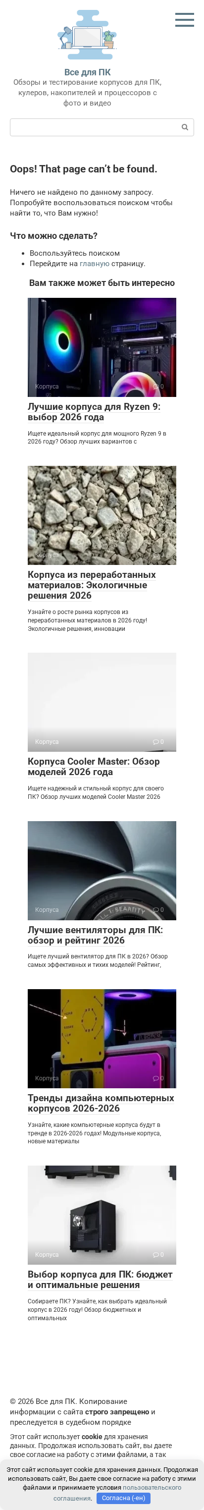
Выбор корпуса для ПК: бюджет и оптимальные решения (100, 1279)
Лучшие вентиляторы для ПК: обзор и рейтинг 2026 (95, 935)
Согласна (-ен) (124, 1498)
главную (94, 263)
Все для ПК (87, 72)
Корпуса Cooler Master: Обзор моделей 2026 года (94, 767)
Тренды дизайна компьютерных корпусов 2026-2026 (101, 1103)
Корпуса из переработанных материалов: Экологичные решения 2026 (92, 585)
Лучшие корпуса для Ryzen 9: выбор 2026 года (94, 412)
